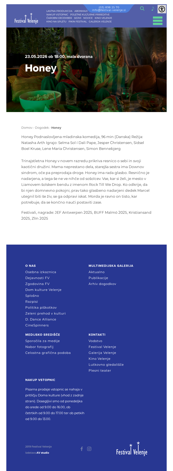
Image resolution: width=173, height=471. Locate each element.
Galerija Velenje (102, 353)
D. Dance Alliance (40, 319)
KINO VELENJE (103, 17)
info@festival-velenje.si (109, 10)
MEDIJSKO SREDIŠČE (42, 335)
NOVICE (88, 17)
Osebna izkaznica (40, 272)
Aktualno (97, 272)
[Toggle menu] (157, 20)
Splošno (32, 296)
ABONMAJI (81, 11)
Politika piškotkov (41, 307)
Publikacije (98, 278)
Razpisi (31, 302)
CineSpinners (37, 325)
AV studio (42, 452)
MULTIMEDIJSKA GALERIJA (111, 266)
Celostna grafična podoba (48, 353)
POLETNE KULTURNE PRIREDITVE (89, 14)
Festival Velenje (102, 347)
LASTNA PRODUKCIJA (59, 11)
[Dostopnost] (162, 9)
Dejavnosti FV (37, 278)
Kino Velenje (100, 359)
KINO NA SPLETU (56, 21)
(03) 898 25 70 (109, 7)
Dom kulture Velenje (43, 290)
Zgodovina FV (37, 284)
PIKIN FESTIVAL (78, 21)
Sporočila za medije (42, 341)
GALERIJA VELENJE (100, 21)
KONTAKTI (97, 335)
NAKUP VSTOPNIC (57, 14)
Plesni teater (100, 370)
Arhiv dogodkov (102, 284)
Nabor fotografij (39, 347)
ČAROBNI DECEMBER (59, 17)
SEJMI (77, 17)
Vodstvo (95, 341)
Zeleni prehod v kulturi (45, 313)
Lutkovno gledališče (106, 365)
